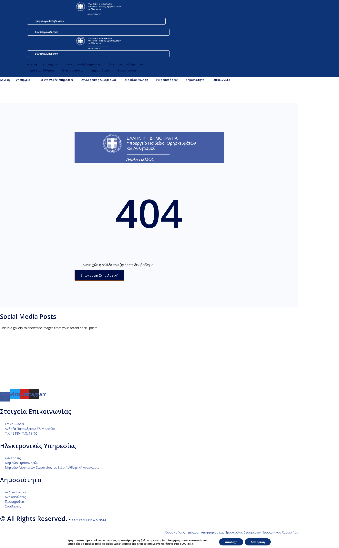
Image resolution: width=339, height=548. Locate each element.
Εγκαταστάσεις (72, 70)
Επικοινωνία (127, 70)
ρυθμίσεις (186, 543)
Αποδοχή (231, 541)
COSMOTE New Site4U (89, 520)
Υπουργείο (50, 64)
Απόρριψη (258, 541)
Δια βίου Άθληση (42, 70)
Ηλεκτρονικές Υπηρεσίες (83, 64)
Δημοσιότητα (100, 70)
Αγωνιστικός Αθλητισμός (126, 64)
